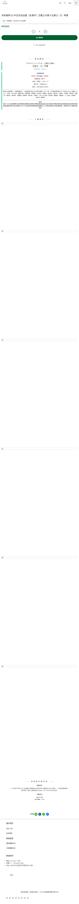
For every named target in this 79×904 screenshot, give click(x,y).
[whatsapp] (43, 814)
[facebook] (39, 814)
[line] (35, 814)
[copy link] (47, 814)
